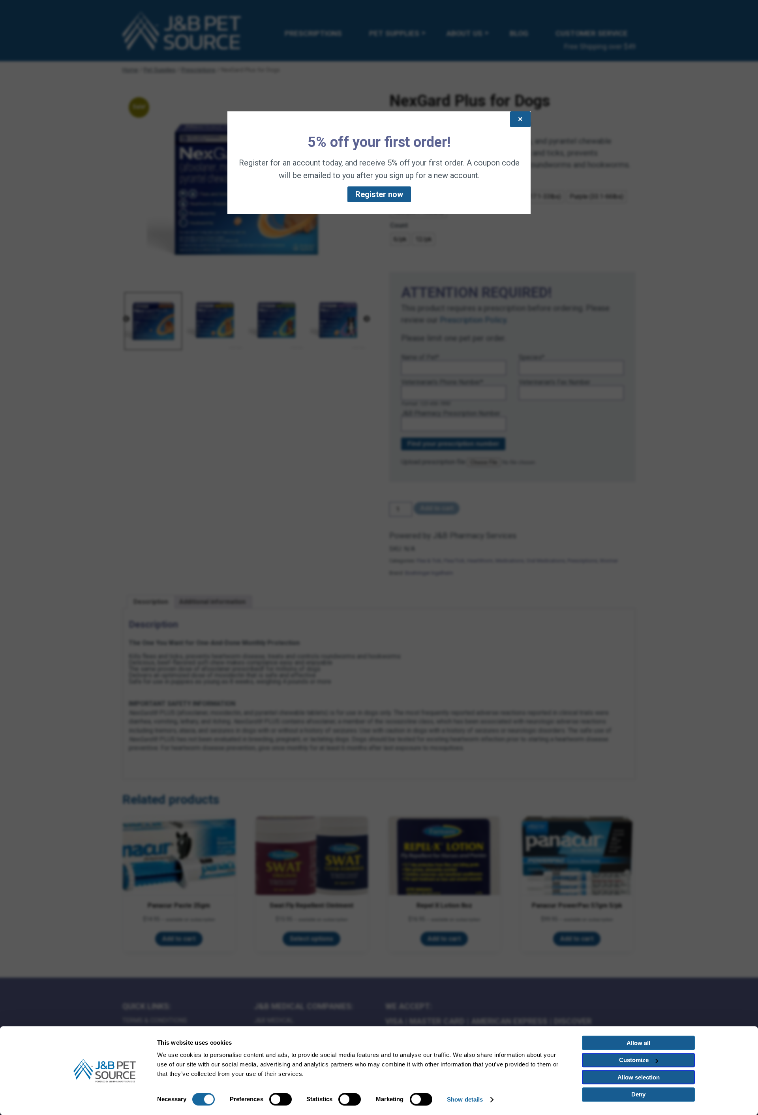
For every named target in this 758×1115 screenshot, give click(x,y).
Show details (465, 1099)
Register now (379, 194)
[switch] (280, 1099)
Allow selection (638, 1077)
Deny (638, 1094)
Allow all (638, 1043)
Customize (634, 1060)
